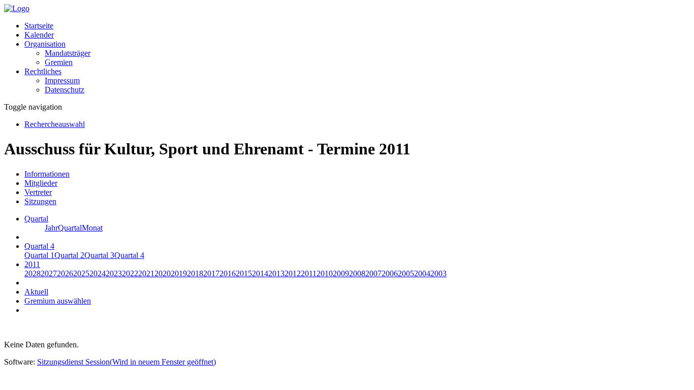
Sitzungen (40, 201)
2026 (65, 273)
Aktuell (36, 291)
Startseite (38, 25)
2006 (390, 273)
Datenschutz (64, 89)
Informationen (47, 174)
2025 (81, 273)
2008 (357, 273)
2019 (179, 273)
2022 (130, 273)
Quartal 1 (39, 255)
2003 (438, 273)
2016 (227, 273)
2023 (114, 273)
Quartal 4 (129, 255)
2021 (146, 273)
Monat (92, 227)
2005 (406, 273)
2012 (293, 273)
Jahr (51, 227)
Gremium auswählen (57, 301)
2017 (211, 273)
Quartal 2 (69, 255)
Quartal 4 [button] (39, 246)
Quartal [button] (36, 218)
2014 (260, 273)
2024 (97, 273)
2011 (309, 273)
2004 (422, 273)
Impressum (62, 80)
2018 (195, 273)
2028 (32, 273)
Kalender (39, 34)
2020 (162, 273)
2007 (373, 273)
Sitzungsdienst (126, 362)
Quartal (70, 227)
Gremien (59, 62)
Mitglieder (40, 183)
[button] (45, 44)
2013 (276, 273)
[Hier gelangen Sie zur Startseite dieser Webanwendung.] (16, 8)
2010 (325, 273)
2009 (341, 273)
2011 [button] (32, 264)
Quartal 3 (99, 255)
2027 (49, 273)
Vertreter (38, 192)
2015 (244, 273)
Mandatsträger (67, 53)
